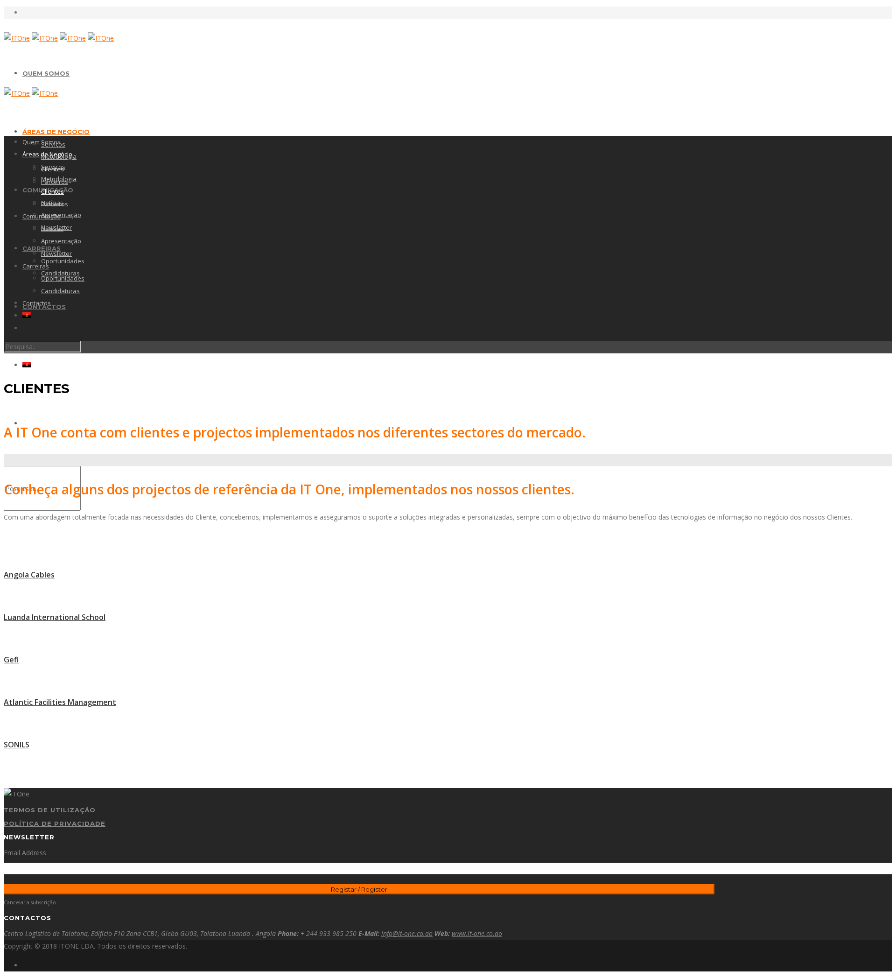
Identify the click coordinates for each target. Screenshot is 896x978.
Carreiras (35, 266)
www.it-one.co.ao (477, 933)
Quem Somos (46, 73)
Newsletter (56, 253)
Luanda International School (54, 617)
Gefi (11, 659)
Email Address (25, 852)
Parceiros (54, 204)
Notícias (52, 229)
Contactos (36, 303)
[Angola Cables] (448, 553)
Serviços (53, 166)
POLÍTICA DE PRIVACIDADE (54, 823)
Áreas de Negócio (56, 131)
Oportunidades (62, 261)
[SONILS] (448, 723)
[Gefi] (448, 638)
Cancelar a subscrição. (30, 902)
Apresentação (61, 215)
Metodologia (59, 179)
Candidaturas (60, 291)
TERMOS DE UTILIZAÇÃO (50, 810)
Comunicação (41, 216)
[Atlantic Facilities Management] (448, 681)
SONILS (16, 744)
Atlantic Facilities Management (60, 702)
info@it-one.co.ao (407, 933)
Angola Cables (29, 575)
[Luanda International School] (448, 596)
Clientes (52, 191)
